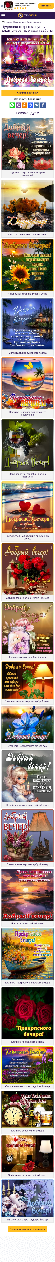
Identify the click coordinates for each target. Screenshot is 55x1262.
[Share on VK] (36, 105)
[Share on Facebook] (43, 105)
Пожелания (18, 22)
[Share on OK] (24, 105)
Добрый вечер (34, 22)
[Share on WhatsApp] (12, 105)
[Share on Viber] (18, 105)
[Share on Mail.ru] (30, 105)
